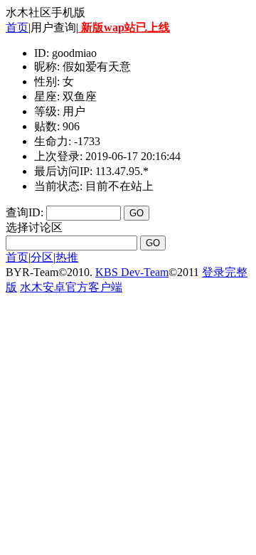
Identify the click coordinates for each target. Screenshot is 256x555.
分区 (42, 257)
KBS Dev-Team (132, 272)
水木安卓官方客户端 (71, 287)
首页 (17, 27)
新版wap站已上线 (124, 27)
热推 (66, 257)
